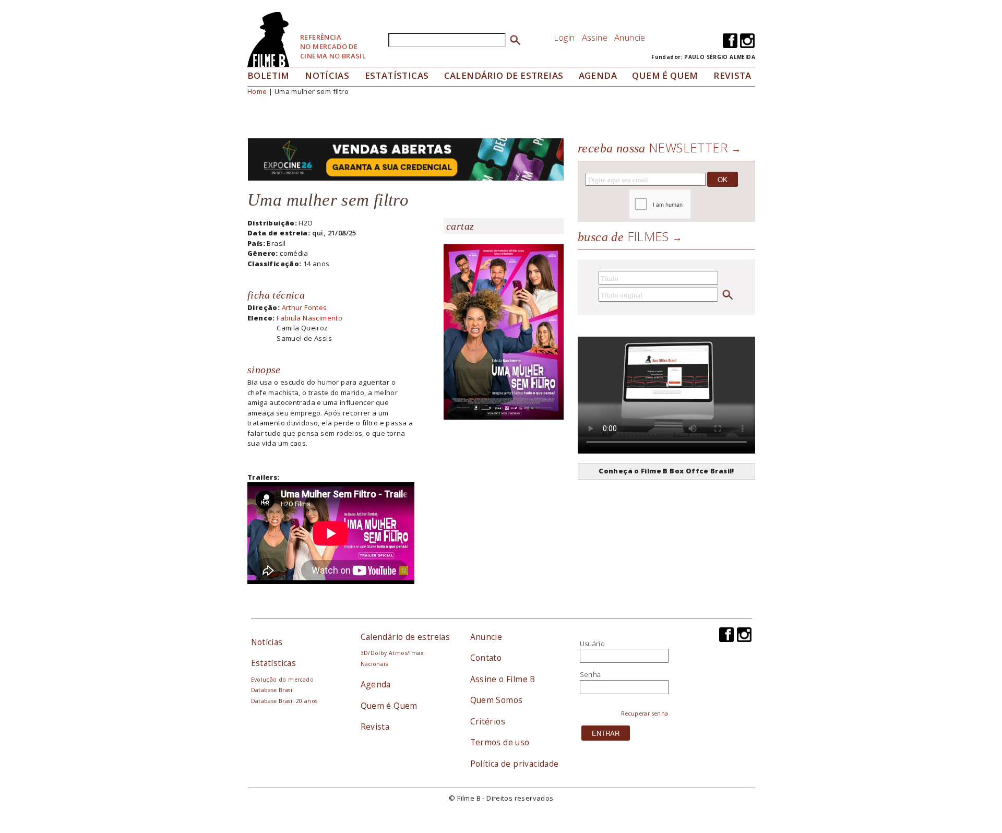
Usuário (592, 643)
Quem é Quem (389, 705)
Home (257, 91)
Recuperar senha (645, 713)
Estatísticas (397, 75)
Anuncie (630, 37)
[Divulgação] (504, 331)
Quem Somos (496, 700)
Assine (594, 37)
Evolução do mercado (282, 679)
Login (564, 37)
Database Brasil (272, 690)
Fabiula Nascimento (309, 318)
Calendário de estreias (405, 636)
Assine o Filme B (502, 679)
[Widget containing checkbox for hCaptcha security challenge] (688, 204)
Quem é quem (665, 75)
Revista (732, 75)
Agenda (598, 75)
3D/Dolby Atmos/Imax (392, 653)
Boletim (268, 75)
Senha (590, 674)
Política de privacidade (514, 763)
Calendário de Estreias (504, 75)
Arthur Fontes (304, 307)
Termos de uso (500, 742)
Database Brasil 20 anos (284, 701)
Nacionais (374, 664)
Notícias (327, 75)
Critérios (488, 721)
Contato (486, 657)
